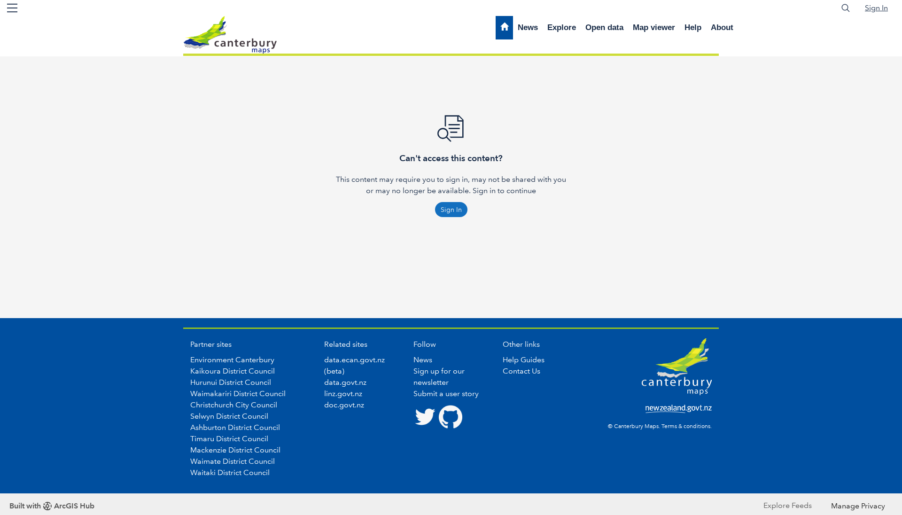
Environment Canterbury (232, 359)
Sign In (876, 7)
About (722, 27)
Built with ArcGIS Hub (51, 505)
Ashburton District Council (235, 427)
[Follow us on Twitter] (425, 415)
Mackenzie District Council (235, 449)
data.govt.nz (345, 382)
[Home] (504, 27)
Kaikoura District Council (232, 371)
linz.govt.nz (343, 393)
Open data (604, 27)
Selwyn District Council (229, 416)
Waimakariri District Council (238, 393)
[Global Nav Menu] (12, 8)
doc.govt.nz (344, 404)
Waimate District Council (232, 461)
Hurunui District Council (230, 382)
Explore (561, 27)
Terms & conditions (685, 426)
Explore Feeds (787, 505)
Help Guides (523, 359)
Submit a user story (446, 393)
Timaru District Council (229, 438)
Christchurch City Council (233, 404)
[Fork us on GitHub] (450, 415)
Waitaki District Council (230, 472)
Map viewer (654, 27)
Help (692, 27)
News (528, 27)
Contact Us (521, 371)
